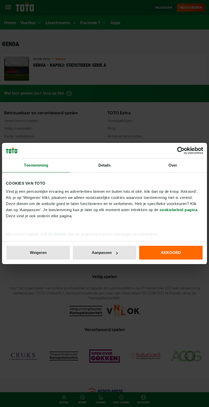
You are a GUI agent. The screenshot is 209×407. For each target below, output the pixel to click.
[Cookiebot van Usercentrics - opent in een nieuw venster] (181, 150)
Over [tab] (172, 165)
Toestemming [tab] (36, 165)
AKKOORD (171, 252)
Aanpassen (102, 252)
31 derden (57, 234)
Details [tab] (104, 165)
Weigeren (38, 252)
